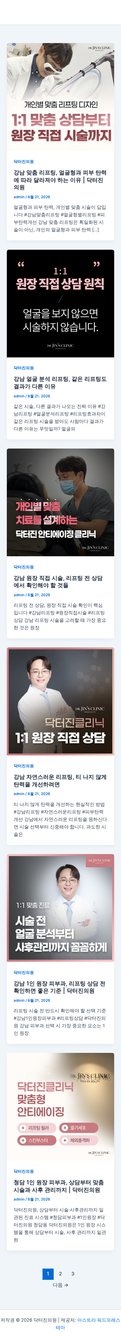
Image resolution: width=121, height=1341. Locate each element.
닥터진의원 (24, 161)
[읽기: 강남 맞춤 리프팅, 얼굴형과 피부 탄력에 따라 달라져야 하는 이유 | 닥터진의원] (60, 97)
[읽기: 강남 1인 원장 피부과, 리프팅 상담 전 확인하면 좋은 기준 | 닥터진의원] (60, 908)
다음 (61, 1285)
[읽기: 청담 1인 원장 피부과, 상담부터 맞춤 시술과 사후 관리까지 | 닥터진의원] (60, 1107)
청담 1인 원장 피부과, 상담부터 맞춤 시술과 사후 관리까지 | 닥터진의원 (59, 1186)
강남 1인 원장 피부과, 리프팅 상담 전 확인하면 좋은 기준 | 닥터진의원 (59, 987)
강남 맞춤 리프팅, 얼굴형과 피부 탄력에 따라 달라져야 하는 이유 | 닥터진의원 (60, 179)
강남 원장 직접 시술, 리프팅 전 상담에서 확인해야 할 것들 (58, 581)
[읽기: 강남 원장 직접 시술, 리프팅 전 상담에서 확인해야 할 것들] (60, 502)
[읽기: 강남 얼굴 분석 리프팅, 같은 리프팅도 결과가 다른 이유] (60, 303)
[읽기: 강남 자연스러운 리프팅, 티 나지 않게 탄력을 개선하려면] (60, 701)
